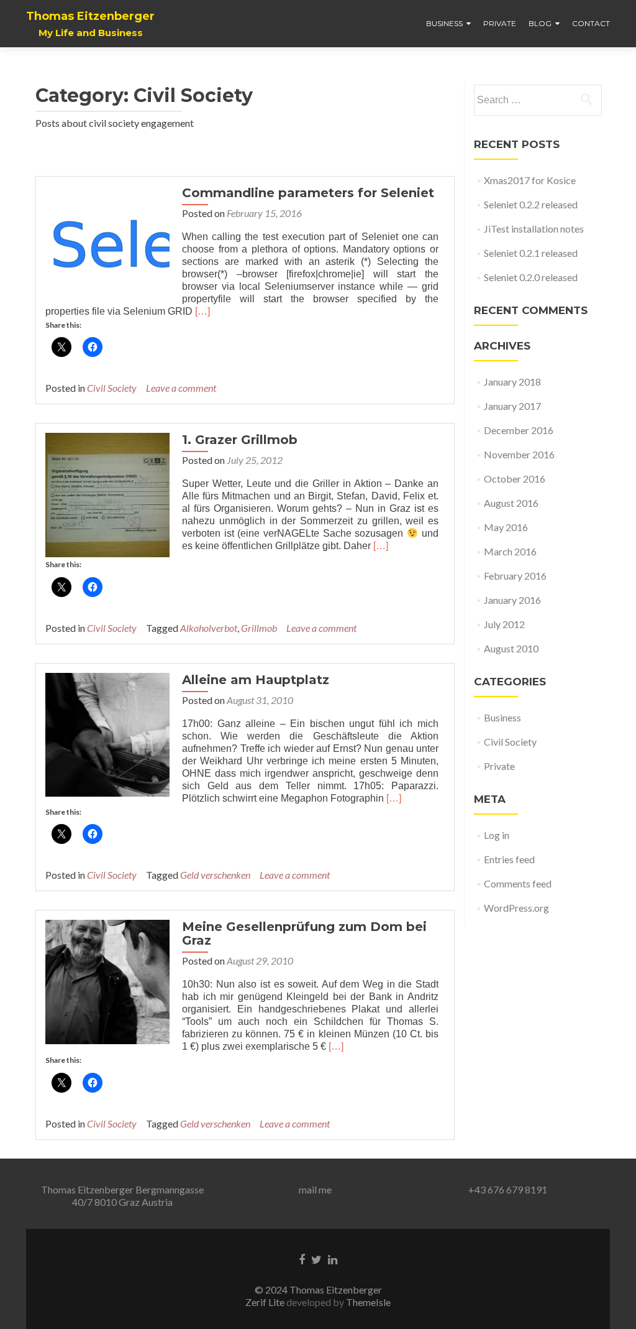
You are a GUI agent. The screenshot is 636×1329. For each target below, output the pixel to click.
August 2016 (511, 503)
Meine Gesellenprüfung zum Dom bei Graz (304, 933)
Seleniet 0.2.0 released (531, 277)
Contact (591, 23)
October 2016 (514, 478)
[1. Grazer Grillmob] (107, 493)
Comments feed (518, 883)
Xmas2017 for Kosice (530, 180)
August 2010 (511, 648)
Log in (496, 835)
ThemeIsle (368, 1302)
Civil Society (112, 388)
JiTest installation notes (534, 228)
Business (444, 23)
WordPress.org (516, 908)
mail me (315, 1189)
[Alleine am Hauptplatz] (107, 733)
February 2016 (515, 575)
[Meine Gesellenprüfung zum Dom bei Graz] (107, 980)
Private (499, 23)
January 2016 (512, 600)
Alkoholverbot (208, 628)
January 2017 (512, 406)
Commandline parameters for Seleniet (308, 192)
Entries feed (509, 859)
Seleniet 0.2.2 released (531, 204)
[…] (202, 311)
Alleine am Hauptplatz (255, 679)
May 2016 (506, 527)
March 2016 (510, 551)
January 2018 (512, 381)
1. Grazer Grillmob (240, 439)
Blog (540, 23)
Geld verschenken (215, 875)
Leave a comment (181, 388)
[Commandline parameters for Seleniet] (107, 243)
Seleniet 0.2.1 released (531, 253)
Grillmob (259, 628)
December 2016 (518, 430)
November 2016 (519, 454)
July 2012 (504, 624)
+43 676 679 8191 (507, 1189)
